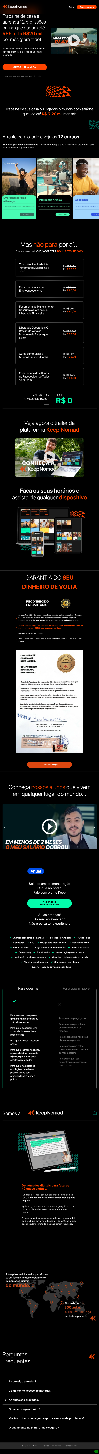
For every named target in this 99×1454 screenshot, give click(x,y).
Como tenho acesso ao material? (30, 1390)
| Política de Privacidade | (52, 1446)
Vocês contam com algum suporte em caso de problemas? (47, 1418)
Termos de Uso (71, 1446)
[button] (74, 40)
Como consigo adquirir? (24, 1409)
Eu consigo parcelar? (22, 1381)
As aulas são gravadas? (24, 1399)
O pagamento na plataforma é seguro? (34, 1427)
